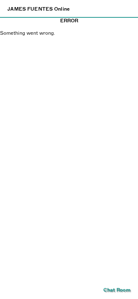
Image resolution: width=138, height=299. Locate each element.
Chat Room (117, 289)
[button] (117, 290)
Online (38, 8)
